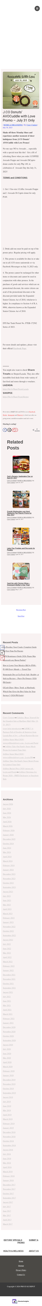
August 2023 (8, 891)
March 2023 (8, 913)
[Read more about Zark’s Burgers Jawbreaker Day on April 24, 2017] (21, 464)
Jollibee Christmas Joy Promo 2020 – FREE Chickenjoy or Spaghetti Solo (21, 775)
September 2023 (9, 887)
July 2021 (7, 996)
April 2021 (7, 1009)
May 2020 (7, 1058)
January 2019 (8, 1128)
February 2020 (9, 1071)
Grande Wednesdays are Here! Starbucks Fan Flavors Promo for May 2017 (19, 513)
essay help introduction (12, 728)
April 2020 (7, 1062)
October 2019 (8, 1088)
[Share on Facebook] (5, 430)
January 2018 (8, 1180)
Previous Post (21, 610)
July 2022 (7, 944)
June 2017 (7, 1211)
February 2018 (9, 1176)
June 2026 (7, 813)
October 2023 (8, 883)
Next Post (21, 616)
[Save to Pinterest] (2, 658)
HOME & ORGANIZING (13, 125)
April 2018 (7, 1167)
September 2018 (9, 1145)
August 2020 (8, 1044)
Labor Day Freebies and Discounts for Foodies (21, 549)
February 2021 (9, 1018)
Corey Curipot (8, 717)
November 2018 (9, 1136)
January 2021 (8, 1023)
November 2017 (9, 1189)
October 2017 (8, 1193)
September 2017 (9, 1198)
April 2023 (7, 909)
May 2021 (7, 1005)
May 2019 (7, 1110)
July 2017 (7, 1206)
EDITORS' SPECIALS (13, 1240)
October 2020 (8, 1036)
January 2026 (8, 834)
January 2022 (8, 970)
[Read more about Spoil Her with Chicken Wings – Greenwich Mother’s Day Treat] (21, 571)
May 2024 (7, 852)
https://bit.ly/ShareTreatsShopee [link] (16, 396)
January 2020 (8, 1075)
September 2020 (9, 1040)
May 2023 (7, 904)
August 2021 (8, 992)
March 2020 (8, 1066)
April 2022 (7, 957)
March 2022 (8, 961)
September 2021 (9, 988)
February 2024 (9, 865)
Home (21, 1261)
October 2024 (8, 843)
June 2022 (7, 948)
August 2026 (8, 804)
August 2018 (8, 1149)
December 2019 (9, 1079)
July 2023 (7, 896)
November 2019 (9, 1084)
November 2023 (9, 878)
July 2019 (7, 1101)
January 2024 (8, 869)
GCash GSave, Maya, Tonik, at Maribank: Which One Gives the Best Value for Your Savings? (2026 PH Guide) (19, 691)
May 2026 (7, 817)
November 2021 (9, 979)
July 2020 (7, 1049)
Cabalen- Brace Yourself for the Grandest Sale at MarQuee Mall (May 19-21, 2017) (21, 721)
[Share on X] (9, 430)
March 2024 (8, 861)
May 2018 (7, 1163)
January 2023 (8, 922)
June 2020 (7, 1053)
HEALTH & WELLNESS (13, 1251)
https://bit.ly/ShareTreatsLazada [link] (16, 389)
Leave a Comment (12, 480)
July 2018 (7, 1154)
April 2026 (7, 821)
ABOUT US (34, 1251)
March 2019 (8, 1119)
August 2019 (8, 1097)
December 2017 (9, 1184)
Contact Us (21, 1274)
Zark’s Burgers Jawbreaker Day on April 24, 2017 (20, 477)
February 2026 (9, 830)
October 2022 (8, 931)
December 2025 (9, 839)
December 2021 (9, 974)
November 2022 (9, 926)
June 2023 (7, 900)
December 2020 (9, 1027)
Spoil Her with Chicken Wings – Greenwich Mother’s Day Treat (18, 584)
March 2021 (8, 1014)
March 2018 (8, 1171)
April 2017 (7, 1219)
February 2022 (9, 966)
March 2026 (8, 826)
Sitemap (21, 1265)
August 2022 (8, 939)
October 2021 (8, 983)
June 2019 (7, 1106)
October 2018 (8, 1141)
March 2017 (8, 1224)
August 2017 (8, 1202)
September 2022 (9, 935)
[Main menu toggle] (37, 8)
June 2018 (7, 1158)
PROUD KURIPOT (10, 7)
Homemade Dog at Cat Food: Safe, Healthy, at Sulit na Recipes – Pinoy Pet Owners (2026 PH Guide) (21, 678)
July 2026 (7, 808)
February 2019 (9, 1123)
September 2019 (9, 1093)
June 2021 (7, 1001)
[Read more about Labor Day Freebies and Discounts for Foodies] (21, 536)
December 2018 (9, 1132)
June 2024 (7, 848)
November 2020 (9, 1031)
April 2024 (7, 856)
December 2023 (9, 874)
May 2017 (7, 1215)
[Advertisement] (21, 39)
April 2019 (7, 1114)
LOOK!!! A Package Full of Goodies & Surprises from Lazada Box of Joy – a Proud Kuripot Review (20, 732)
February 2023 (9, 918)
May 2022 (7, 953)
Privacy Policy (21, 1270)
